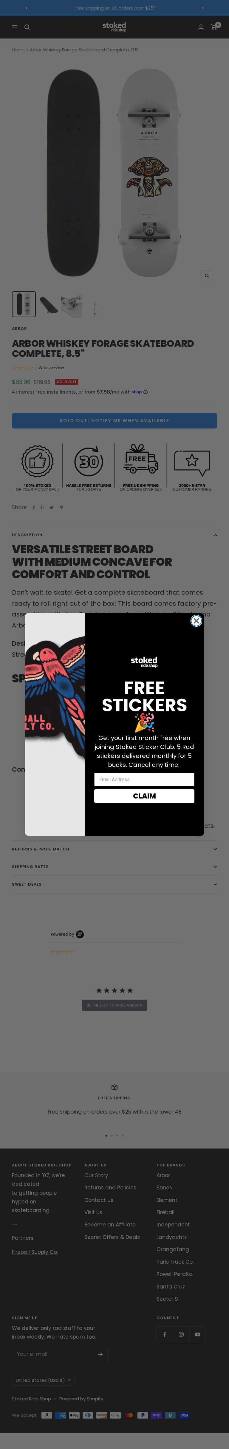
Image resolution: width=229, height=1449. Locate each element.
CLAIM (144, 796)
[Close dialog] (196, 621)
